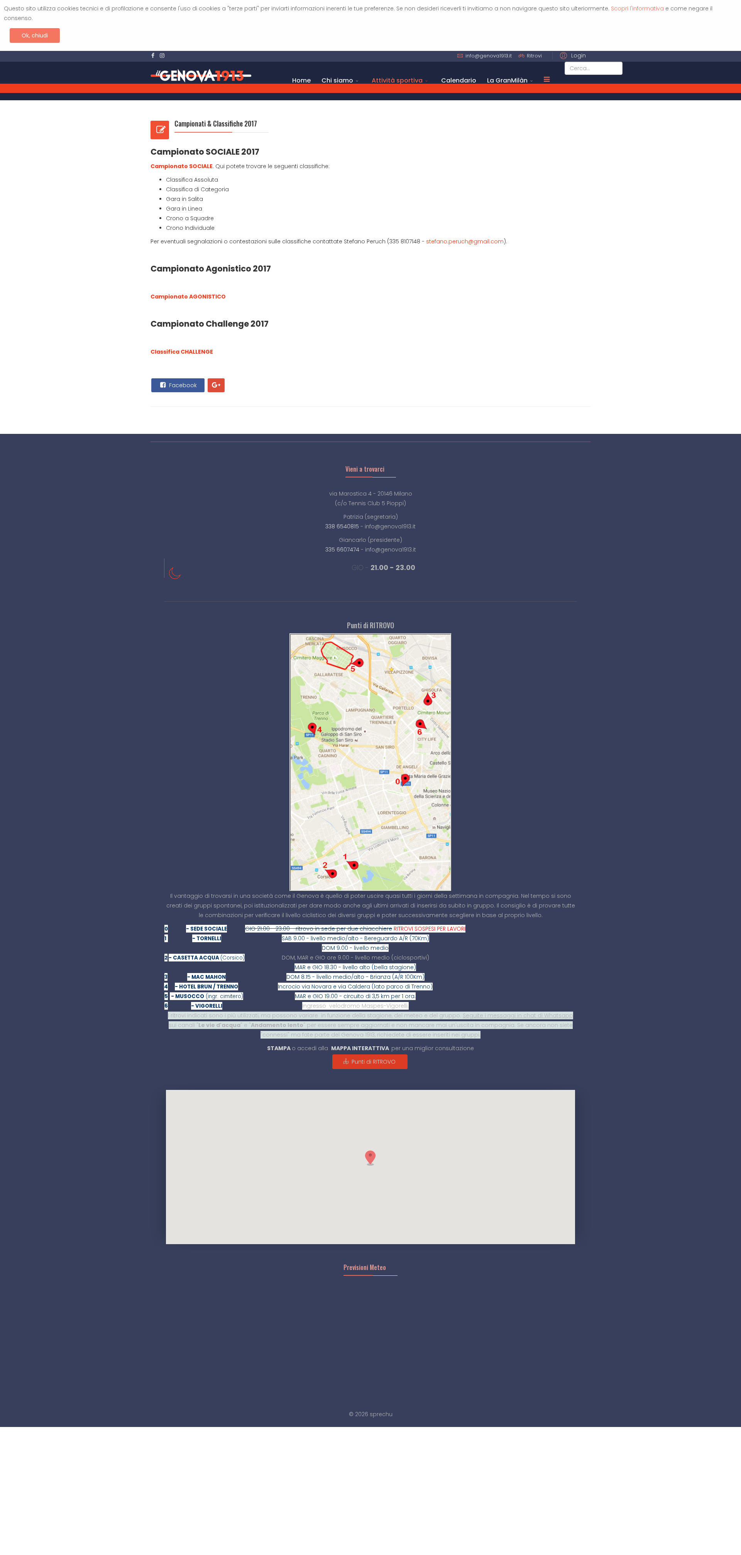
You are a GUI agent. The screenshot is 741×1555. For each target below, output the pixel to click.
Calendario (458, 80)
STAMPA (279, 1048)
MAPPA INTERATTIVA (360, 1048)
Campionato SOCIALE (182, 166)
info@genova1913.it (488, 55)
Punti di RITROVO (373, 1062)
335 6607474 (342, 549)
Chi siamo (337, 80)
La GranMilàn (507, 80)
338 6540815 (342, 526)
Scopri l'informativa (637, 8)
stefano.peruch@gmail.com (465, 241)
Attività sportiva (397, 80)
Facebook (182, 385)
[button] (571, 56)
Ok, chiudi (35, 35)
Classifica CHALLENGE (182, 352)
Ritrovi (534, 55)
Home (301, 80)
